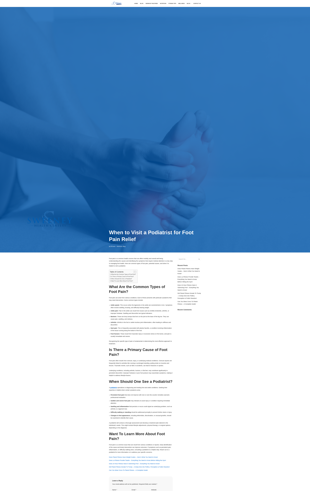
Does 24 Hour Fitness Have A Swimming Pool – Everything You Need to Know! (134, 463)
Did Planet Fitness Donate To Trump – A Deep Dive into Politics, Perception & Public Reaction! (139, 467)
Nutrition (163, 3)
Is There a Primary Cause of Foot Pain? (122, 276)
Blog (141, 3)
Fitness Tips (172, 3)
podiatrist (113, 387)
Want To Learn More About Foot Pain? (122, 281)
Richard (113, 246)
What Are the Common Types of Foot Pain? (123, 274)
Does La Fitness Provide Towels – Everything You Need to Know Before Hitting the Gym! (137, 460)
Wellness (181, 3)
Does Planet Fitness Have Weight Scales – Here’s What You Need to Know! (133, 457)
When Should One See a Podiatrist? (121, 278)
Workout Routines (152, 3)
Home (136, 3)
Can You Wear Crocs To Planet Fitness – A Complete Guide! (128, 470)
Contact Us (197, 3)
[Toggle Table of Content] (134, 272)
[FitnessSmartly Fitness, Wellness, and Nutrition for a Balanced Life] (117, 3)
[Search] (199, 259)
